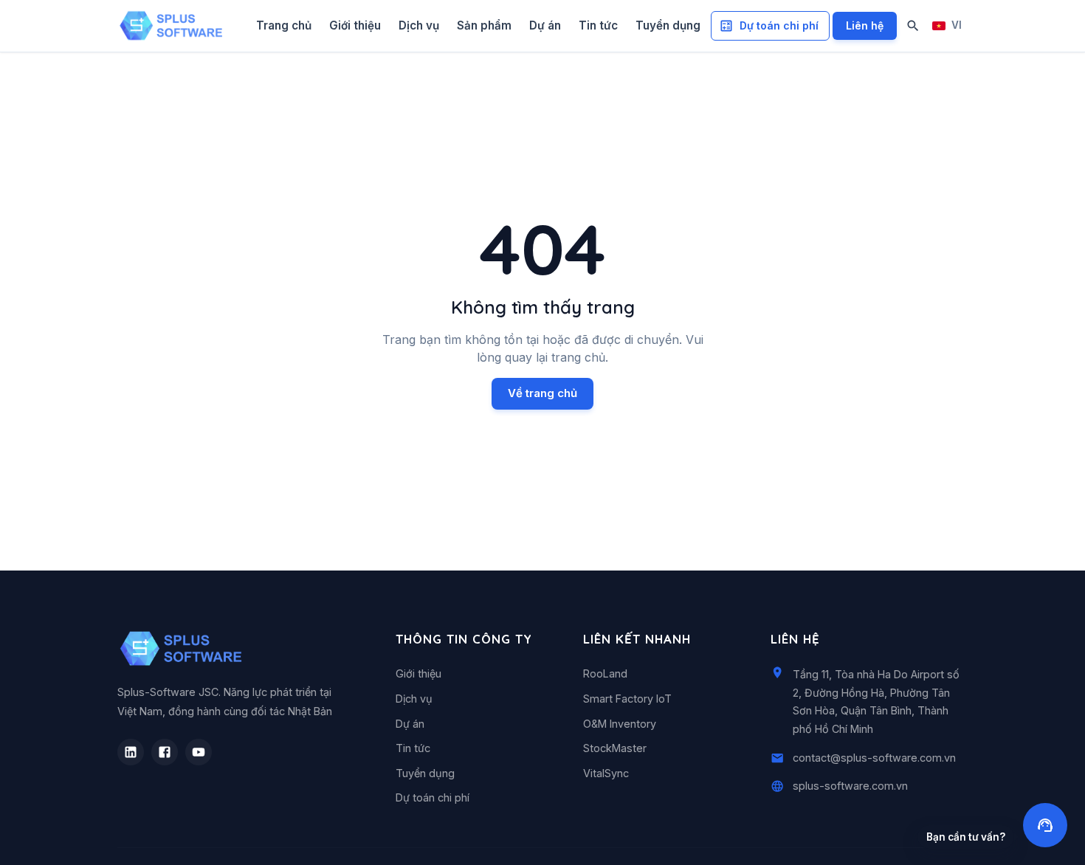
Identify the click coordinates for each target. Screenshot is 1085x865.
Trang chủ (283, 25)
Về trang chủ (542, 393)
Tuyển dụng (668, 25)
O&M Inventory (619, 723)
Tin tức (598, 25)
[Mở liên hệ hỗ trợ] (1045, 825)
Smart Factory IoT (627, 698)
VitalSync (606, 773)
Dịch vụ (419, 25)
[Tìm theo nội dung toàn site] (913, 26)
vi (956, 25)
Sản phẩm (484, 25)
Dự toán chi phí (779, 25)
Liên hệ (865, 25)
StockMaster (615, 748)
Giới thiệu (355, 25)
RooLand (605, 673)
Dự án (545, 25)
